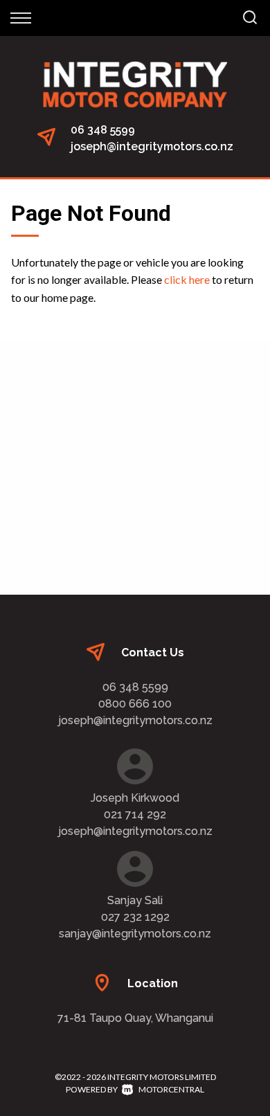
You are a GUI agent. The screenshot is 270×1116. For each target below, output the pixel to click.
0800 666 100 (135, 703)
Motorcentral (171, 1089)
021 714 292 (135, 814)
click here (187, 279)
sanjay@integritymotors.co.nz (135, 933)
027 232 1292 (135, 917)
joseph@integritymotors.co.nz (152, 146)
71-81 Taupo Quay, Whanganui (135, 1018)
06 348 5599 (103, 129)
